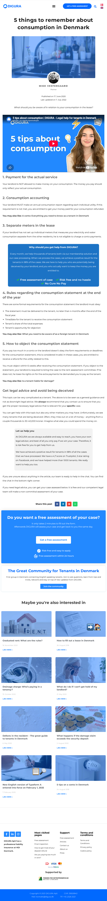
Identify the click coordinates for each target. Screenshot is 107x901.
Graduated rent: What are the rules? (22, 640)
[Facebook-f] (6, 834)
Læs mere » (8, 650)
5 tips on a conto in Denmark (73, 784)
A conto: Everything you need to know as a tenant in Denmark (55, 216)
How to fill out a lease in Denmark (75, 640)
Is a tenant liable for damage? (38, 381)
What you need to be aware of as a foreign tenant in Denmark (55, 334)
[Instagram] (18, 834)
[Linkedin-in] (12, 834)
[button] (53, 6)
